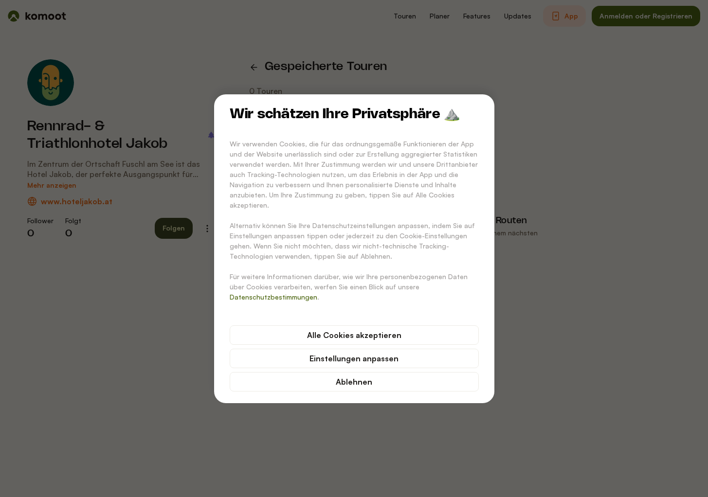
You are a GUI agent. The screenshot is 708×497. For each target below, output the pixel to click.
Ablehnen (354, 382)
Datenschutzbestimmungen (273, 297)
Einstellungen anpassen (354, 358)
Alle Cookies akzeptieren (354, 335)
